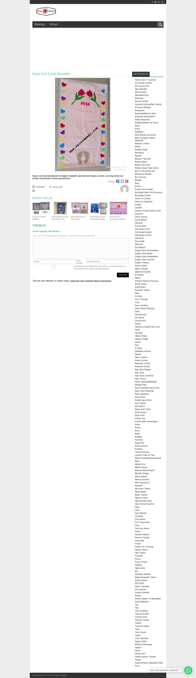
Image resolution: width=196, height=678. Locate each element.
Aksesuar (139, 98)
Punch (138, 559)
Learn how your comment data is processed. (90, 281)
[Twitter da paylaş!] (122, 181)
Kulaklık (138, 436)
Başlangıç (39, 24)
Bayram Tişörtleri (143, 159)
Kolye (137, 424)
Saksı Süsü (140, 568)
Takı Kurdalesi (141, 611)
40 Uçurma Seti (142, 86)
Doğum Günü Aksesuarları (146, 250)
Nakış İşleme (141, 476)
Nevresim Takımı (142, 488)
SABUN (138, 565)
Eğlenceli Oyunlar (143, 272)
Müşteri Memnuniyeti (145, 470)
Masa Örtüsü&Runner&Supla (148, 458)
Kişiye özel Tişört (143, 409)
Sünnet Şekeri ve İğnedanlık (148, 598)
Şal (136, 571)
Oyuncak (139, 516)
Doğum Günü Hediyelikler (146, 256)
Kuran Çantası (141, 446)
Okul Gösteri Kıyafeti (144, 504)
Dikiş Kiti (139, 244)
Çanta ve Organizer (144, 201)
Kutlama (139, 449)
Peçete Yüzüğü (142, 537)
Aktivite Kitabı (141, 101)
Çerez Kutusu (141, 217)
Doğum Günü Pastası (144, 259)
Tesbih (138, 623)
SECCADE (139, 583)
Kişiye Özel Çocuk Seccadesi (78, 218)
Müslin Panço (141, 467)
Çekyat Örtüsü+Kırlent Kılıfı (148, 210)
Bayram (138, 155)
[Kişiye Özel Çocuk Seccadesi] (79, 213)
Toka (137, 629)
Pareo (137, 531)
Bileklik (138, 180)
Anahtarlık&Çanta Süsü (145, 113)
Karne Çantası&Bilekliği (145, 382)
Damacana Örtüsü (143, 235)
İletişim (54, 24)
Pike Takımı (140, 553)
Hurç (137, 345)
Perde (138, 543)
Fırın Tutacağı (141, 299)
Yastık (138, 650)
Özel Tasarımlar (142, 522)
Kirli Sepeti (140, 406)
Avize (137, 128)
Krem (137, 430)
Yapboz (138, 647)
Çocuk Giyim (140, 226)
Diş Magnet (140, 247)
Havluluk (139, 333)
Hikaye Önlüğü (141, 339)
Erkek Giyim (140, 287)
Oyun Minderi (141, 513)
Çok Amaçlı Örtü (142, 229)
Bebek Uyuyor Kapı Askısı (147, 168)
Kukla (137, 433)
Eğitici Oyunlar (141, 268)
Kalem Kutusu (141, 360)
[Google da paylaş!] (126, 181)
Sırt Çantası (140, 589)
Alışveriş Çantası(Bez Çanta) (148, 104)
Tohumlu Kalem (142, 626)
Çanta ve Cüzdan (143, 198)
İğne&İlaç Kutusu (143, 351)
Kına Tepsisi (140, 403)
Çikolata (139, 223)
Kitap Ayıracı (141, 412)
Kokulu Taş (140, 418)
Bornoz (138, 186)
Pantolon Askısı (142, 528)
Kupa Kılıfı (139, 443)
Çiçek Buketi (141, 220)
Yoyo (137, 666)
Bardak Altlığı (141, 149)
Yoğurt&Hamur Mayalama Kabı (149, 663)
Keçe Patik (140, 397)
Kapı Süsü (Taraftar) (144, 375)
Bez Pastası (140, 177)
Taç (136, 604)
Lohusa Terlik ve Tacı (145, 455)
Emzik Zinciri (140, 284)
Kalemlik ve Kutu (142, 363)
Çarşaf (138, 204)
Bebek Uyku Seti (142, 165)
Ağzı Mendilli (141, 89)
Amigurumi (139, 110)
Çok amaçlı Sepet (143, 232)
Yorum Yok (57, 187)
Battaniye (139, 152)
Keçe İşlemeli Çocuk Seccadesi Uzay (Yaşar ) (60, 219)
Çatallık (138, 207)
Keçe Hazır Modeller (144, 391)
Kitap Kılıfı (140, 415)
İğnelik (138, 354)
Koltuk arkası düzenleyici (146, 421)
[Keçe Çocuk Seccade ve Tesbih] (118, 213)
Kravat (138, 427)
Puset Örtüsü (141, 562)
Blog (137, 183)
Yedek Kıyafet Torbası (145, 656)
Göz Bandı (139, 317)
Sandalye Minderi (143, 574)
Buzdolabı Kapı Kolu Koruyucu (149, 192)
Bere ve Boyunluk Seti (145, 171)
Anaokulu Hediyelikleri (145, 116)
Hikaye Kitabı (141, 336)
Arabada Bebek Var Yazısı (146, 122)
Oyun (137, 510)
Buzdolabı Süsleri (143, 195)
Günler (138, 323)
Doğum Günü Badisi (144, 253)
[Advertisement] (98, 47)
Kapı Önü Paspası (143, 369)
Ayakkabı (139, 132)
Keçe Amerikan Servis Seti (147, 388)
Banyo (138, 146)
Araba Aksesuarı (142, 119)
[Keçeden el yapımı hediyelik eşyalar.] (45, 15)
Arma (137, 125)
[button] (188, 670)
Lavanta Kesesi (142, 452)
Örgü (137, 507)
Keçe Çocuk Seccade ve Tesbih (117, 218)
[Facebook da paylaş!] (117, 181)
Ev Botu (138, 296)
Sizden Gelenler (142, 592)
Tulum (138, 635)
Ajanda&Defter (142, 95)
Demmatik (139, 241)
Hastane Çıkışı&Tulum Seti (147, 327)
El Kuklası (139, 275)
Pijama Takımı (141, 550)
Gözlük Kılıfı (140, 320)
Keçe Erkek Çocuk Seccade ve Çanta (97, 218)
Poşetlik (139, 556)
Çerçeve (139, 213)
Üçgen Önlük (141, 641)
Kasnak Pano (141, 385)
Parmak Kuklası (142, 534)
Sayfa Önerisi (141, 580)
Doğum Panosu (142, 262)
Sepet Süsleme (142, 586)
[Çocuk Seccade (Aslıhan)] (41, 213)
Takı (137, 608)
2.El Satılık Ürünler (143, 83)
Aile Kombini (140, 92)
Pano (137, 525)
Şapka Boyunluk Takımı (145, 577)
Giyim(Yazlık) (140, 314)
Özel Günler (140, 519)
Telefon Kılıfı (141, 617)
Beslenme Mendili (143, 174)
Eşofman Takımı (142, 290)
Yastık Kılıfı (140, 653)
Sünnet (138, 595)
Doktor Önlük (141, 265)
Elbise (137, 278)
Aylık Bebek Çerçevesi (145, 135)
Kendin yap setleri (143, 400)
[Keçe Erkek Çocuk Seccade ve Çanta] (99, 213)
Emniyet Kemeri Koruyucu (147, 281)
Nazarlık (138, 485)
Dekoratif (139, 238)
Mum (137, 461)
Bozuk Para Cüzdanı (144, 189)
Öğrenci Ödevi (141, 498)
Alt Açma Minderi (143, 107)
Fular (137, 302)
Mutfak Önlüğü (142, 473)
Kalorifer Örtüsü (142, 366)
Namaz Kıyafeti (142, 479)
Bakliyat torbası (142, 143)
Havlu (137, 330)
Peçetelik (139, 540)
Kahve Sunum (141, 357)
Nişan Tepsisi (141, 495)
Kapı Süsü (139, 372)
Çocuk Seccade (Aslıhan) (38, 218)
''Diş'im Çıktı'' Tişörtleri (145, 80)
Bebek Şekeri (141, 162)
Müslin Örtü (140, 464)
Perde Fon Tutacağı (144, 546)
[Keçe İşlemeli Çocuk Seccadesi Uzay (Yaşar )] (60, 213)
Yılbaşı (138, 659)
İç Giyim (138, 348)
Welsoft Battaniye (143, 644)
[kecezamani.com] (124, 193)
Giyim (137, 311)
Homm (138, 342)
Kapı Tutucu (140, 378)
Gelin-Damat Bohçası (144, 308)
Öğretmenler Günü (143, 501)
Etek (137, 293)
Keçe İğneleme (142, 394)
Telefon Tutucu (142, 620)
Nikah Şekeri (140, 491)
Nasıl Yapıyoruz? (142, 482)
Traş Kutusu (140, 632)
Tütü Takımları (141, 638)
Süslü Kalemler (142, 601)
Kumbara (139, 440)
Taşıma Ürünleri (142, 614)
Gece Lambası (141, 305)
